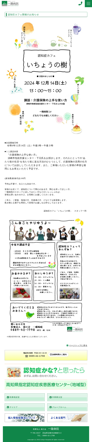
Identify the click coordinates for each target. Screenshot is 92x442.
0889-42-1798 (37, 356)
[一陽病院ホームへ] (10, 3)
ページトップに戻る (78, 345)
